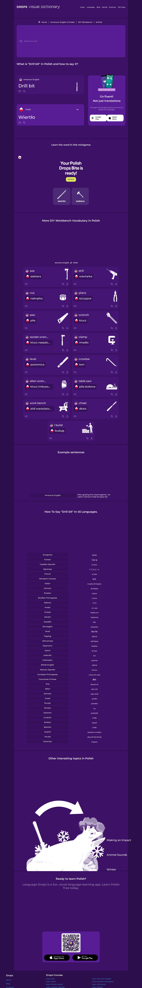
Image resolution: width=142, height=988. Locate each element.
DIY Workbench (85, 22)
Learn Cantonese (99, 984)
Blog (98, 7)
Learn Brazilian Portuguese (103, 982)
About (8, 980)
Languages (91, 7)
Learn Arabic (51, 982)
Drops (82, 7)
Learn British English (54, 984)
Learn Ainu (50, 979)
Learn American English (101, 979)
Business (112, 7)
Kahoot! (104, 7)
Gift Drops (121, 7)
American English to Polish (62, 22)
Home (44, 22)
